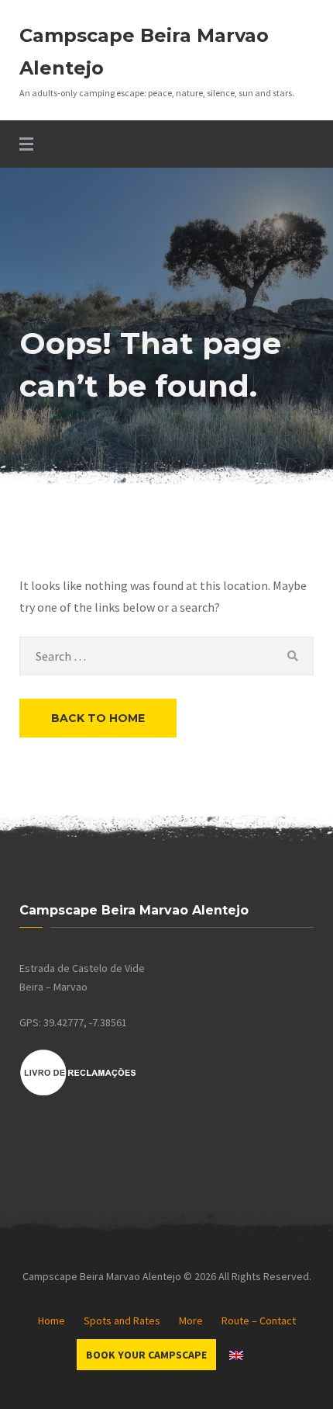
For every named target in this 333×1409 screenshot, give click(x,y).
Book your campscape (146, 1355)
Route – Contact (258, 1320)
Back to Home (98, 718)
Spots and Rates (122, 1320)
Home (51, 1320)
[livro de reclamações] (78, 1093)
